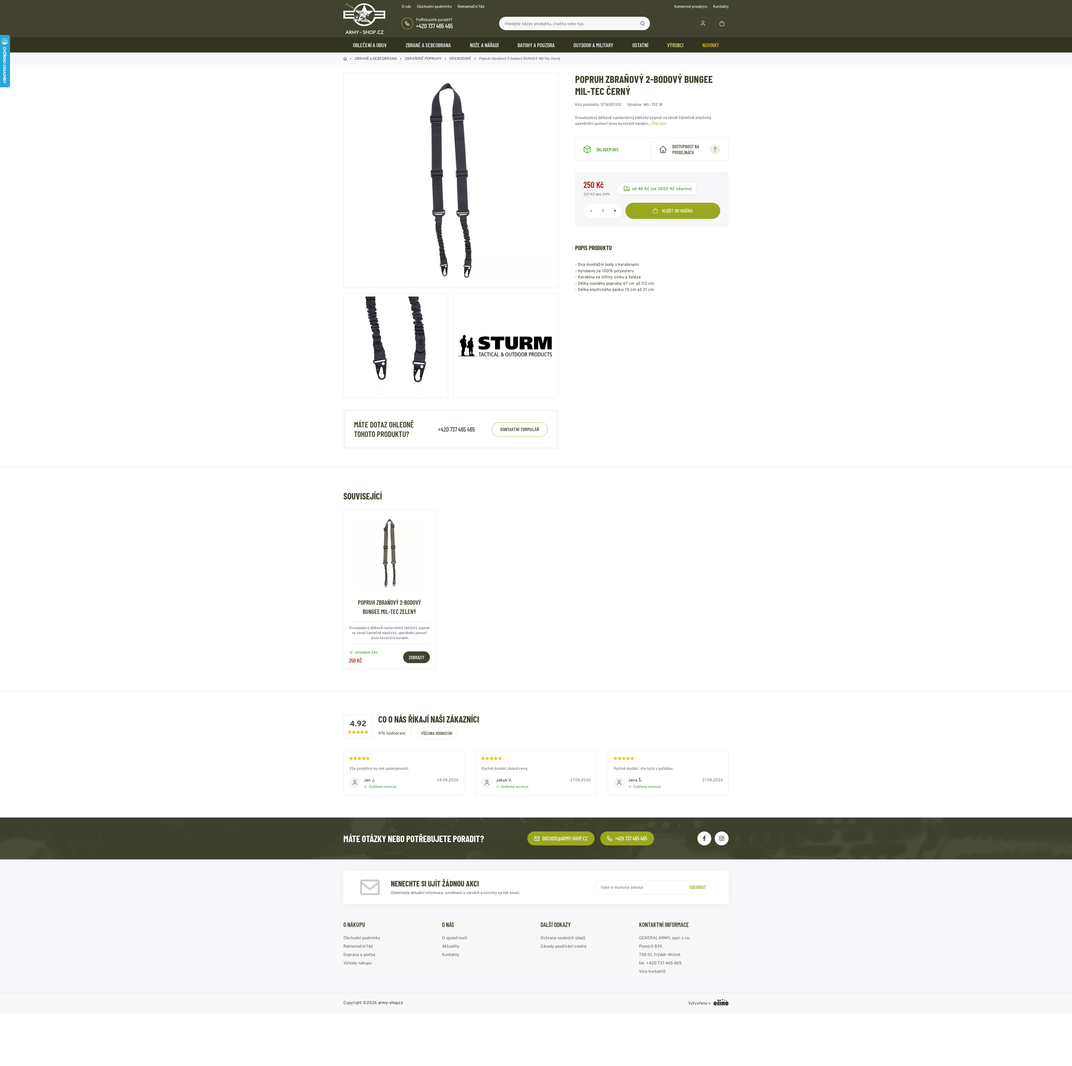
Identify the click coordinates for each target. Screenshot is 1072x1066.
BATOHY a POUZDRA (536, 45)
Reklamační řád (471, 6)
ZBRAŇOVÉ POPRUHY (423, 58)
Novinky (710, 45)
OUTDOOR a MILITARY (593, 45)
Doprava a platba (359, 954)
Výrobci (675, 45)
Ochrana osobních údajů (562, 937)
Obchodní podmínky (434, 6)
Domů (345, 58)
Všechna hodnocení (436, 733)
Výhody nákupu (357, 962)
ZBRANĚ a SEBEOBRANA (428, 45)
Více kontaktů (652, 971)
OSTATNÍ (640, 45)
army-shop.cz (390, 1002)
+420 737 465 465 (434, 25)
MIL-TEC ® (652, 104)
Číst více (659, 123)
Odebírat (698, 887)
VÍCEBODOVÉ (460, 58)
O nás (406, 6)
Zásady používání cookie (563, 946)
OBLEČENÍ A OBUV (370, 45)
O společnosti (454, 937)
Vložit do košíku (677, 210)
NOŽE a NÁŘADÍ (484, 45)
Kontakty (721, 6)
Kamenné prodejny (690, 6)
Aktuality (450, 946)
